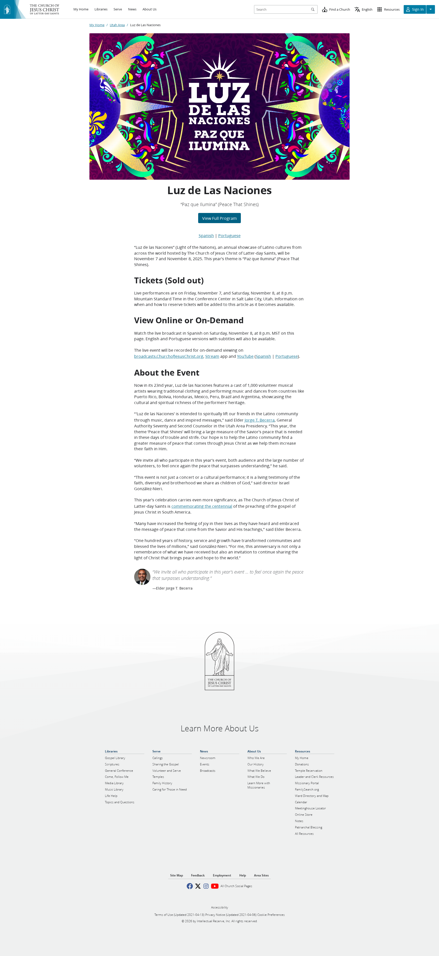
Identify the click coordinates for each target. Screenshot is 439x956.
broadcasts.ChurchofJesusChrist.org (168, 356)
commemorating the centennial (201, 506)
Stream (212, 356)
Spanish (206, 235)
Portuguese (229, 235)
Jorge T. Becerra (260, 420)
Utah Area (117, 25)
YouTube (245, 356)
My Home (96, 25)
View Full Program (219, 218)
